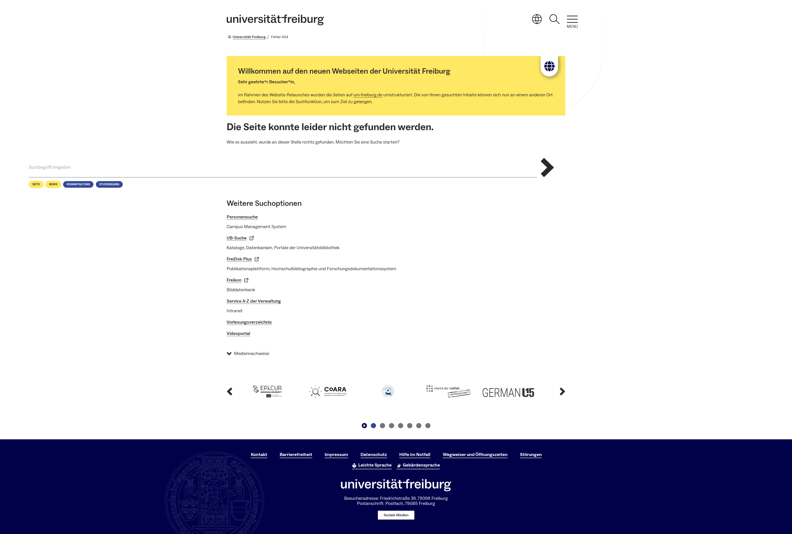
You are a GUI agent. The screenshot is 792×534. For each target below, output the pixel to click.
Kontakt (259, 454)
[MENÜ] (572, 19)
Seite (36, 184)
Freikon (234, 280)
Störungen (531, 454)
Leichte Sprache (375, 465)
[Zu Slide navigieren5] (409, 425)
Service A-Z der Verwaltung (254, 301)
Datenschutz (374, 454)
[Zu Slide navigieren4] (400, 425)
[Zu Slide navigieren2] (382, 425)
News (53, 184)
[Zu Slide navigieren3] (391, 425)
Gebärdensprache (421, 465)
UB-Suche (237, 238)
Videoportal (238, 333)
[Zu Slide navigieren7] (427, 425)
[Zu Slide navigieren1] (373, 425)
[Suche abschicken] (547, 167)
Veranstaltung (78, 184)
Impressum (336, 454)
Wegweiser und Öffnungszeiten (475, 454)
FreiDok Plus (239, 259)
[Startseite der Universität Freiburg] (275, 19)
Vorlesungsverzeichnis (249, 322)
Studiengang (109, 184)
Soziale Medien (396, 515)
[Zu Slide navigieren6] (418, 425)
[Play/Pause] (364, 425)
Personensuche (242, 217)
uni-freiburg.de (368, 95)
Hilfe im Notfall (414, 454)
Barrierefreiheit (296, 454)
